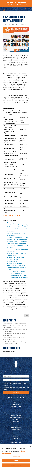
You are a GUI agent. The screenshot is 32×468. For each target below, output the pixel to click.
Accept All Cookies (16, 465)
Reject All (16, 460)
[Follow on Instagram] (17, 397)
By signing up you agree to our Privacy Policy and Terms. (16, 388)
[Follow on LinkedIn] (23, 397)
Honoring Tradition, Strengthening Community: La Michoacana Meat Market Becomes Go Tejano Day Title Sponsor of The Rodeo (15, 325)
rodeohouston (8, 24)
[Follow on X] (11, 397)
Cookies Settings (16, 456)
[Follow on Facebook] (9, 397)
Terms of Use (8, 453)
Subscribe (16, 392)
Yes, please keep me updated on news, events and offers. (15, 384)
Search (26, 315)
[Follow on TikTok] (14, 397)
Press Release (22, 24)
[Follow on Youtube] (20, 397)
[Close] (30, 446)
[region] (16, 456)
